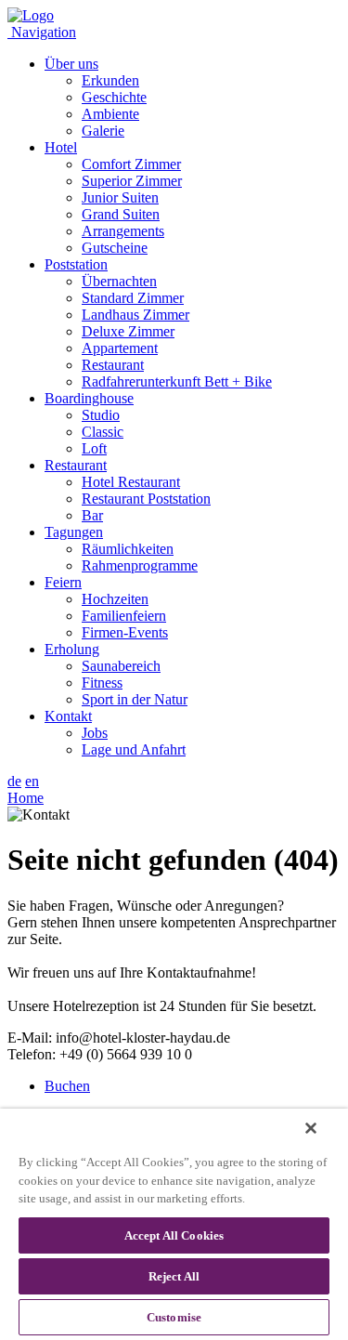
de (14, 781)
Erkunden (110, 80)
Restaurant (113, 365)
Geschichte (114, 97)
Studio (101, 415)
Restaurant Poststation (146, 498)
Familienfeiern (124, 616)
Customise (174, 1317)
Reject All (174, 1276)
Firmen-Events (125, 632)
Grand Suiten (121, 214)
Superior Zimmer (132, 181)
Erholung (72, 649)
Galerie (103, 130)
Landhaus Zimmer (135, 314)
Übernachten (119, 281)
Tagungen (74, 532)
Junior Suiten (120, 197)
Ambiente (110, 114)
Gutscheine (115, 248)
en (32, 781)
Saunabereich (121, 666)
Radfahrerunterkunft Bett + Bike (177, 381)
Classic (102, 432)
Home (25, 798)
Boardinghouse (89, 398)
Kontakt (68, 716)
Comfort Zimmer (131, 164)
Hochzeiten (115, 599)
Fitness (102, 682)
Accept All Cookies (174, 1235)
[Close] (310, 1128)
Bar (92, 515)
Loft (94, 448)
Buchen (67, 1086)
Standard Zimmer (133, 298)
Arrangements (123, 231)
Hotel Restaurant (131, 482)
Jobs (95, 733)
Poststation (76, 264)
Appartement (120, 348)
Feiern (63, 582)
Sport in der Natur (134, 699)
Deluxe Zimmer (128, 331)
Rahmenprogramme (140, 565)
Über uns (71, 64)
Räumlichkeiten (128, 549)
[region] (174, 1224)
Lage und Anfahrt (134, 749)
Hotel (61, 147)
